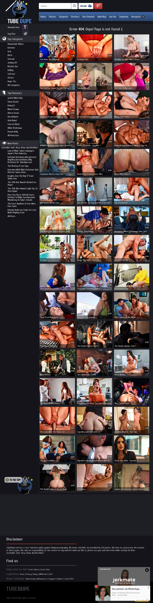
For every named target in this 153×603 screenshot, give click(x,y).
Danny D (11, 105)
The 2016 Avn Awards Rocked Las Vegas (22, 183)
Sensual (11, 59)
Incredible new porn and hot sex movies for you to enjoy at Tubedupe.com (19, 12)
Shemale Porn (13, 27)
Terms (22, 574)
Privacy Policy (31, 574)
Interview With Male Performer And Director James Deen (23, 171)
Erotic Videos (33, 569)
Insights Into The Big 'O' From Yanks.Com (20, 177)
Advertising (30, 579)
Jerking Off (12, 62)
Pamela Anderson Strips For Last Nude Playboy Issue (22, 211)
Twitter (60, 579)
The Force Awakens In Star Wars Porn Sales (22, 205)
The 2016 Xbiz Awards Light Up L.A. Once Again (23, 189)
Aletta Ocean (13, 113)
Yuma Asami (13, 102)
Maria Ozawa (13, 109)
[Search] (74, 6)
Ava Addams (13, 117)
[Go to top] (18, 485)
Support (52, 579)
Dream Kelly (13, 131)
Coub (67, 579)
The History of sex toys (18, 166)
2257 (51, 574)
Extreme (11, 48)
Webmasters (42, 579)
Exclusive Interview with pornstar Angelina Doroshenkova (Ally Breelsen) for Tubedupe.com (22, 160)
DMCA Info (43, 574)
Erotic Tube (45, 569)
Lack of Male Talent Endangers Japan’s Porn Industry (21, 152)
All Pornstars (13, 135)
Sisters (11, 77)
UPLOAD (83, 6)
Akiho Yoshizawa (15, 128)
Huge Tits (12, 81)
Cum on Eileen (14, 124)
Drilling (10, 70)
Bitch (10, 55)
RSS (72, 579)
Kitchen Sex (13, 66)
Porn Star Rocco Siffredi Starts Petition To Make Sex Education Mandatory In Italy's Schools (21, 197)
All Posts (11, 216)
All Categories (14, 85)
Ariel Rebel (12, 120)
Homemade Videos (16, 44)
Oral (9, 51)
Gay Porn (11, 34)
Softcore (11, 74)
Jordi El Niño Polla (15, 98)
